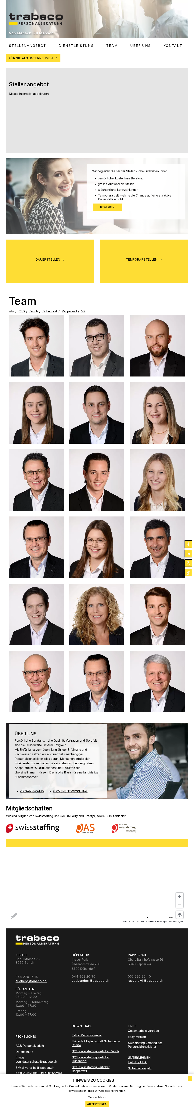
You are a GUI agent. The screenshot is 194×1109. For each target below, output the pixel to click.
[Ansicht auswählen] (179, 915)
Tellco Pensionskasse (87, 1035)
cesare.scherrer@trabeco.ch (157, 621)
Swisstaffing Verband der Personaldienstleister (145, 1044)
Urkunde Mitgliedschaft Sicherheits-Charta (96, 1043)
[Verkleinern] (179, 904)
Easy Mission (137, 1037)
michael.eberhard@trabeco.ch (36, 555)
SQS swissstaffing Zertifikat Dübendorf (91, 1059)
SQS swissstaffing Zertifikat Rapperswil (91, 1069)
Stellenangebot (27, 46)
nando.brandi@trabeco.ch (36, 491)
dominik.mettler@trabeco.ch (157, 356)
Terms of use (128, 921)
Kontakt (172, 46)
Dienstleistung (76, 46)
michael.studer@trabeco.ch (97, 357)
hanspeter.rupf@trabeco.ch (36, 688)
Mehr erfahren (97, 1097)
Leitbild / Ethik (137, 1062)
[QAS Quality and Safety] (85, 828)
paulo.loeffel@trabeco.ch (157, 559)
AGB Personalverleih (30, 1046)
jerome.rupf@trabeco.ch (36, 352)
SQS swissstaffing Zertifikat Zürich (95, 1051)
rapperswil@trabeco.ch (97, 555)
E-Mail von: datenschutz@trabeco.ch (36, 1059)
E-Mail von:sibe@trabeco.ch (35, 1068)
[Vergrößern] (179, 896)
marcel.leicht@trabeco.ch (97, 421)
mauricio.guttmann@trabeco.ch (36, 626)
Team (112, 46)
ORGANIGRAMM (32, 791)
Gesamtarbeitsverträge (143, 1031)
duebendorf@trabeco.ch (157, 490)
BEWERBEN (107, 207)
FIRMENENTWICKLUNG (70, 791)
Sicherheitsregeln (139, 1068)
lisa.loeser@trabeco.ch (36, 423)
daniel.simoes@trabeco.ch (96, 490)
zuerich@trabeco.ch (157, 421)
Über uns (140, 46)
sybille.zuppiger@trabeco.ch (96, 626)
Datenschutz (24, 1052)
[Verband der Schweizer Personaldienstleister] (32, 828)
